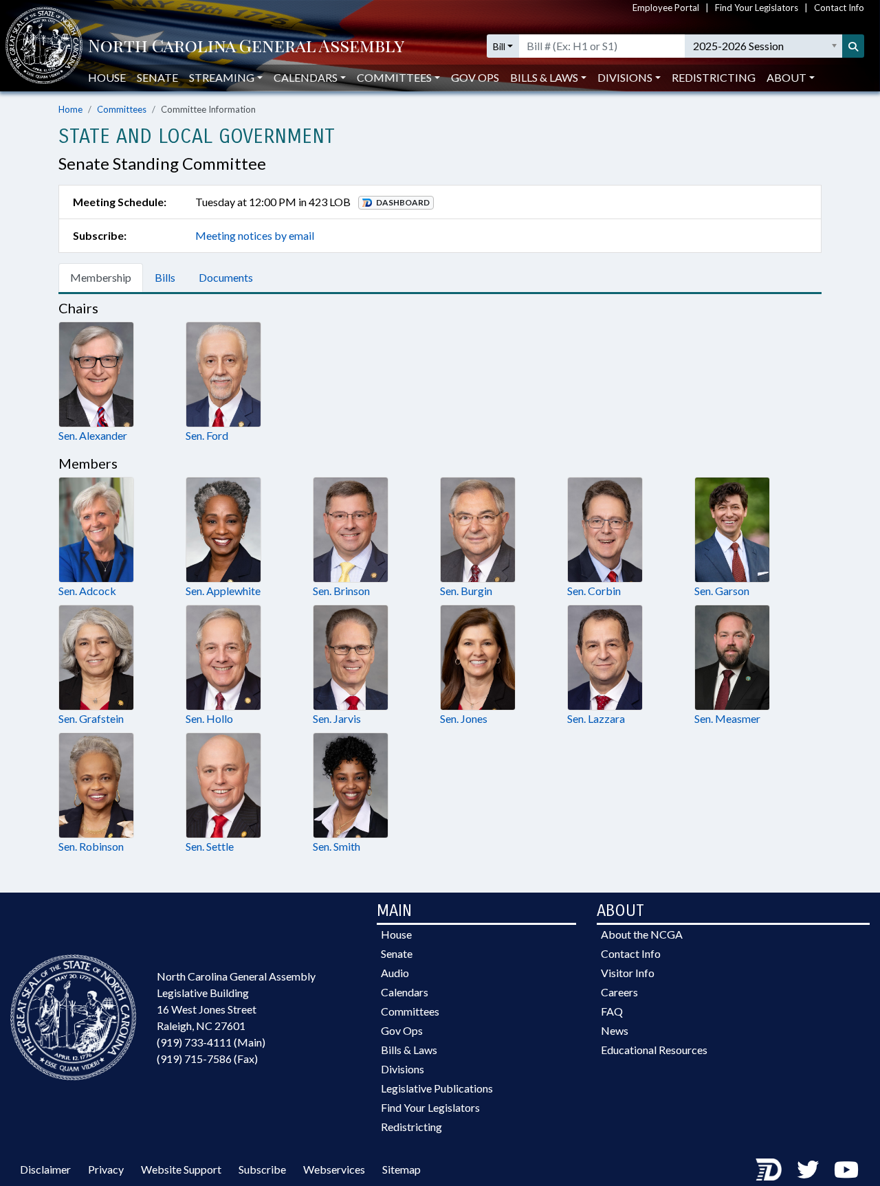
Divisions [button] (624, 77)
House (107, 77)
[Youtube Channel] (846, 1169)
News (614, 1030)
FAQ (612, 1011)
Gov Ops (475, 77)
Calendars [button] (306, 77)
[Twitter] (807, 1169)
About (786, 77)
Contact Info (839, 7)
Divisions (402, 1068)
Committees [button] (394, 77)
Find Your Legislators (756, 7)
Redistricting (714, 77)
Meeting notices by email (254, 235)
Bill (499, 46)
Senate (157, 77)
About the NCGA (642, 934)
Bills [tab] (165, 277)
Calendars (404, 991)
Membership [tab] (100, 277)
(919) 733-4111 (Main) (211, 1042)
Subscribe (262, 1169)
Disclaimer (45, 1169)
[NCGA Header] (246, 46)
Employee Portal (665, 7)
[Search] (853, 46)
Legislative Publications (437, 1088)
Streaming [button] (221, 77)
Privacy (106, 1169)
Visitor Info (627, 972)
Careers (619, 991)
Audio (395, 972)
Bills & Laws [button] (544, 77)
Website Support (181, 1169)
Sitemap (401, 1169)
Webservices (334, 1169)
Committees (121, 109)
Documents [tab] (226, 277)
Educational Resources (654, 1049)
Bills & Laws (409, 1049)
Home (70, 109)
